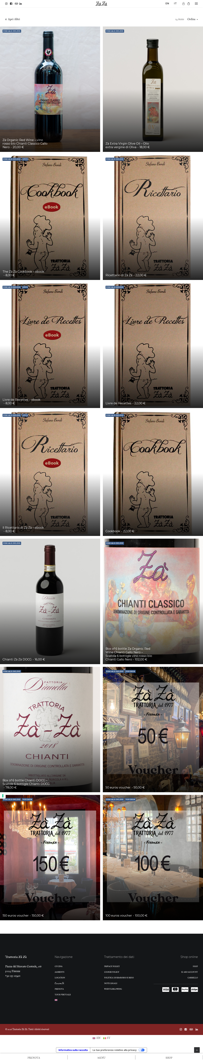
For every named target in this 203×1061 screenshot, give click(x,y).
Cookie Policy (111, 972)
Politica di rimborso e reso (119, 978)
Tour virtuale (63, 995)
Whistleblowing (113, 989)
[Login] (182, 3)
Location (60, 978)
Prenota (59, 989)
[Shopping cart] (187, 3)
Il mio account (189, 972)
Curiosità (59, 983)
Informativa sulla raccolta (73, 1050)
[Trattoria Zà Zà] (101, 3)
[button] (7, 3)
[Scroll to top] (197, 1050)
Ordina (191, 19)
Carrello (193, 978)
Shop (195, 966)
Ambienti (59, 972)
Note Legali (110, 983)
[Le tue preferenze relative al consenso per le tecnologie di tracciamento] (3, 796)
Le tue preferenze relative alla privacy (115, 1050)
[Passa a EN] (56, 1001)
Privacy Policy (112, 966)
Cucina (58, 966)
